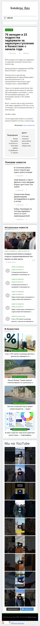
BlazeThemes (32, 617)
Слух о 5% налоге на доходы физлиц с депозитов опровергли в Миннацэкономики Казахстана (23, 321)
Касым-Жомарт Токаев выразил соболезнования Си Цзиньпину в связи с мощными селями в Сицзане (20, 382)
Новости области (23, 251)
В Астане (9, 30)
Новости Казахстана (18, 316)
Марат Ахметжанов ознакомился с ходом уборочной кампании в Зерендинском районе (23, 299)
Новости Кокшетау (11, 251)
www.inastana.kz (29, 125)
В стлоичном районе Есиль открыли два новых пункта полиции (23, 170)
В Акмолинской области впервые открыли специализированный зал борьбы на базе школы (19, 256)
